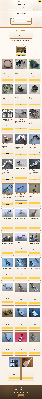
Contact (17, 392)
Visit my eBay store (21, 394)
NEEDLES (22, 9)
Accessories (27, 392)
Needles (23, 392)
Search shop (28, 21)
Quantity (7, 76)
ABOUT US (26, 9)
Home (14, 392)
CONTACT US (14, 9)
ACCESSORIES (31, 9)
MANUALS (18, 9)
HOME (10, 9)
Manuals (20, 392)
